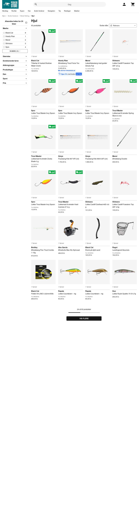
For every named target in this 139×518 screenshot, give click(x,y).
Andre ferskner (39, 11)
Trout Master (117, 110)
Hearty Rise (63, 60)
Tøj (60, 11)
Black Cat (35, 60)
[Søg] (35, 4)
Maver (87, 60)
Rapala (61, 291)
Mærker (76, 11)
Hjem (4, 16)
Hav (29, 11)
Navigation (51, 11)
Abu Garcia (62, 247)
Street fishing (24, 16)
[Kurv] (133, 4)
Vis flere (84, 318)
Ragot (114, 247)
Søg (69, 4)
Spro (33, 110)
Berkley (34, 247)
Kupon (22, 11)
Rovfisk (14, 11)
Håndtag (5, 11)
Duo (114, 291)
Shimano (116, 60)
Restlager (67, 11)
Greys (60, 156)
